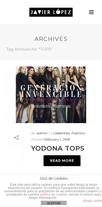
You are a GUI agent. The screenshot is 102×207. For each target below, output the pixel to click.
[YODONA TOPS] (51, 94)
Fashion (78, 133)
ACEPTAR (54, 203)
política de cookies (53, 194)
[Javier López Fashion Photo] (51, 12)
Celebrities (61, 133)
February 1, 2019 (57, 139)
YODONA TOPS (58, 148)
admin (41, 133)
